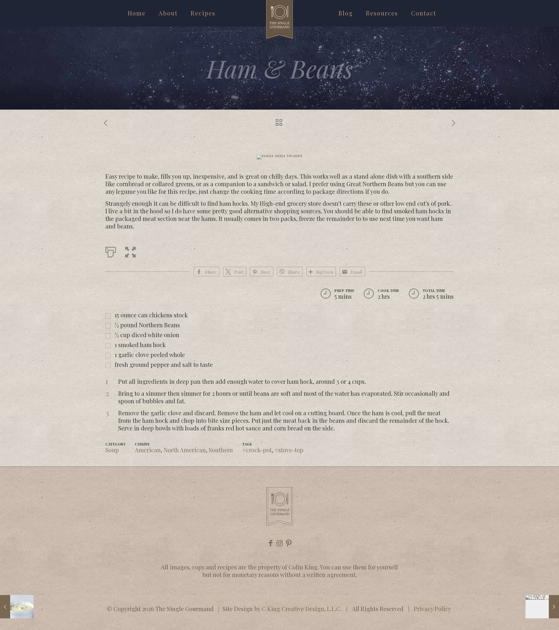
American (148, 450)
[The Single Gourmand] (279, 19)
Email (356, 272)
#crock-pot (257, 450)
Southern (221, 450)
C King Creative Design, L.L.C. (302, 609)
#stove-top (289, 450)
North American (185, 450)
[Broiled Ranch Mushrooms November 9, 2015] (542, 606)
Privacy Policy (432, 609)
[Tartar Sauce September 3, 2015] (16, 606)
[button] (130, 251)
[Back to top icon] (531, 618)
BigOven (324, 272)
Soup (112, 450)
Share (294, 272)
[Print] (110, 251)
